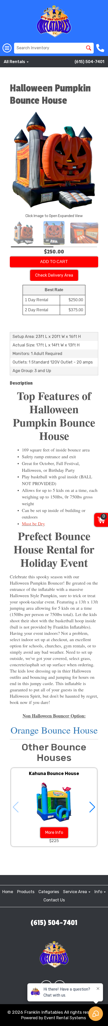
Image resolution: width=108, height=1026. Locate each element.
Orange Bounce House (54, 729)
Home (7, 891)
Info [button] (98, 891)
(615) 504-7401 (89, 61)
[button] (92, 807)
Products (25, 891)
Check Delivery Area (54, 275)
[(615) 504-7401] (100, 48)
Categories (48, 891)
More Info (54, 832)
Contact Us (54, 900)
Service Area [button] (75, 891)
